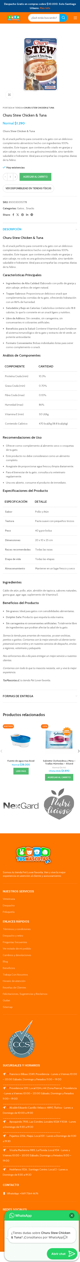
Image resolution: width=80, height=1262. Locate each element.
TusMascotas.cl (11, 680)
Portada (7, 107)
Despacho (9, 905)
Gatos (20, 208)
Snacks (30, 208)
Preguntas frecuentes (15, 942)
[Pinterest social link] (22, 214)
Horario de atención (14, 981)
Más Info (45, 8)
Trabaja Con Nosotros (15, 974)
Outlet (6, 1000)
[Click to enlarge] (9, 95)
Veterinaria (9, 899)
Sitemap (8, 1007)
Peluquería (9, 912)
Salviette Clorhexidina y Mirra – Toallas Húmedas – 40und (59, 762)
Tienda (18, 107)
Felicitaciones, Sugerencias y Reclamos (25, 994)
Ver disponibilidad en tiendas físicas (28, 188)
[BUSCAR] (63, 18)
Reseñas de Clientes (14, 987)
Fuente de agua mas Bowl (20, 760)
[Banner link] (21, 805)
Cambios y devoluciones (17, 955)
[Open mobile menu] (75, 18)
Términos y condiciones (17, 929)
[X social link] (17, 214)
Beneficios (9, 968)
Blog (5, 961)
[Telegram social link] (31, 214)
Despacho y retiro (13, 935)
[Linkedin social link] (27, 214)
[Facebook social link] (13, 214)
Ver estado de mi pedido (17, 948)
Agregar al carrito (35, 176)
